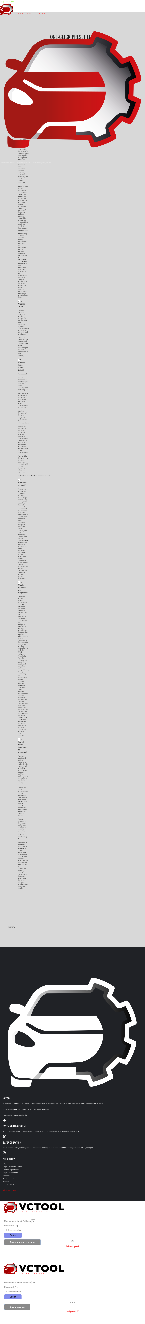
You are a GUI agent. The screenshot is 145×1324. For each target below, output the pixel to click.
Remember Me (14, 1230)
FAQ (4, 1164)
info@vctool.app (9, 1190)
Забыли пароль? (72, 1246)
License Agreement (11, 1170)
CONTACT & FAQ (37, 163)
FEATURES (6, 163)
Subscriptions (8, 1178)
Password (9, 1225)
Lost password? (73, 1311)
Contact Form (8, 1184)
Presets (6, 1181)
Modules (6, 1175)
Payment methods (10, 1173)
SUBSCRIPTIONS (24, 163)
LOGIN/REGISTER (46, 163)
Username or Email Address (17, 1221)
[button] (23, 304)
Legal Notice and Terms (12, 1167)
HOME (2, 163)
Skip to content (7, 1)
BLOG (30, 163)
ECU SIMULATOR (15, 163)
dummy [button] (11, 927)
